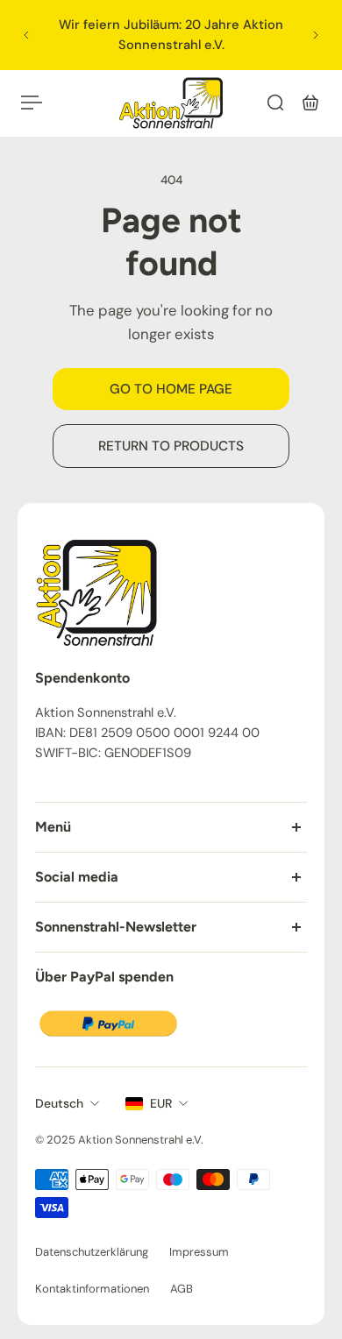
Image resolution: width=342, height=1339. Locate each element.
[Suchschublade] (275, 102)
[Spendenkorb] (310, 102)
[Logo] (171, 102)
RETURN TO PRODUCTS (171, 446)
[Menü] (31, 102)
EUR (161, 1103)
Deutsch (59, 1103)
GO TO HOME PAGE (171, 389)
